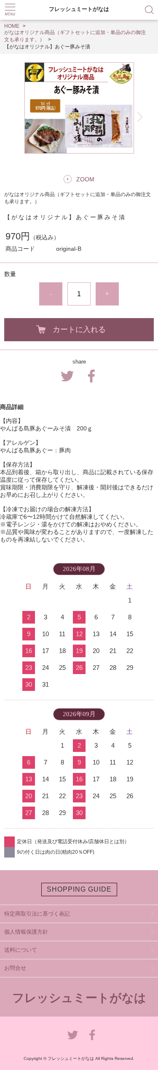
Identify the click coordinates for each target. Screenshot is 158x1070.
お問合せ (15, 968)
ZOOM (85, 179)
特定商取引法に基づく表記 (37, 914)
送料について (20, 950)
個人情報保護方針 (26, 932)
